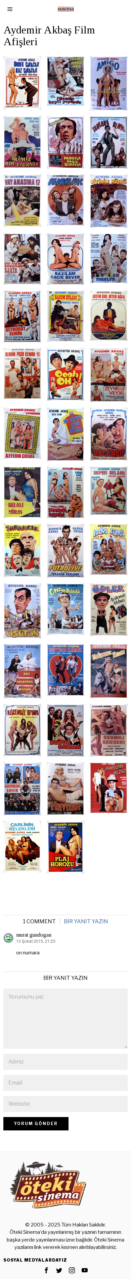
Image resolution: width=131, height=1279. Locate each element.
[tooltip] (46, 1270)
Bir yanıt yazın (86, 921)
